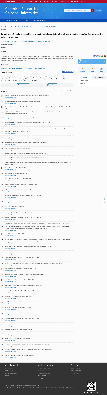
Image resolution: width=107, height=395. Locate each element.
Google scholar (12, 97)
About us (82, 1)
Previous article (23, 85)
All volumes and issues (44, 368)
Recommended (99, 77)
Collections (41, 370)
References (83, 83)
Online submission (76, 370)
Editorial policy (64, 1)
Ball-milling (4, 68)
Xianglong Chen (5, 41)
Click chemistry (29, 68)
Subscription (38, 1)
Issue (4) (32, 27)
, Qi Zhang (47, 41)
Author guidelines (75, 368)
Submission (47, 1)
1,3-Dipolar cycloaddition (16, 68)
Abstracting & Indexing (11, 373)
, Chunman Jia (14, 41)
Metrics (54, 1)
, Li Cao (24, 41)
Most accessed (42, 375)
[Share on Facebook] (93, 55)
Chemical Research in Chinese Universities (10, 27)
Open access (74, 1)
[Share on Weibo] (99, 55)
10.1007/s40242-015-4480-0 (50, 27)
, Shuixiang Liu (39, 41)
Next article (51, 85)
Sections (85, 77)
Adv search (99, 10)
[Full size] (104, 202)
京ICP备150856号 (27, 388)
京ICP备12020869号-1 (16, 388)
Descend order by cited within (67, 90)
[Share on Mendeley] (105, 55)
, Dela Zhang (31, 41)
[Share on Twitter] (96, 55)
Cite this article (84, 80)
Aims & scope (8, 368)
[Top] (104, 199)
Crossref (7, 97)
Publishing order (40, 90)
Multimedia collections (44, 373)
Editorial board (9, 370)
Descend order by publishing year (52, 90)
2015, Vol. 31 (25, 27)
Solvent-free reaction (40, 68)
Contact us (7, 375)
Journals (30, 1)
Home (23, 1)
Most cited (40, 378)
